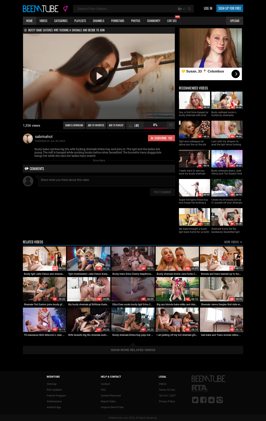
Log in (208, 8)
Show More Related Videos (133, 350)
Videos (43, 20)
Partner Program (56, 395)
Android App (54, 407)
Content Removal (111, 395)
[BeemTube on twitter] (195, 400)
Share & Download (74, 125)
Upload (234, 20)
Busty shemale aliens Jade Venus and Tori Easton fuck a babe (226, 172)
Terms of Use (167, 389)
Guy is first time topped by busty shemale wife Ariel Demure (193, 114)
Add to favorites (96, 125)
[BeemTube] (41, 8)
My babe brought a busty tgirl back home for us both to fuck (194, 230)
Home (29, 20)
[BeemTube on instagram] (219, 400)
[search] (189, 8)
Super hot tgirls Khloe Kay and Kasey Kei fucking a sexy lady (193, 201)
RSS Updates (54, 389)
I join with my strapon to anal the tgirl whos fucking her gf (226, 143)
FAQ (103, 389)
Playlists (80, 20)
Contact (105, 383)
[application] (99, 76)
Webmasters (54, 401)
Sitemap (52, 383)
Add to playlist (116, 125)
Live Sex (173, 20)
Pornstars (117, 20)
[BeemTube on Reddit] (211, 400)
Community (153, 20)
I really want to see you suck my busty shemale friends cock (192, 172)
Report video (108, 401)
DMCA (162, 383)
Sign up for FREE (229, 8)
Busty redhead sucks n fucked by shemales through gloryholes (223, 114)
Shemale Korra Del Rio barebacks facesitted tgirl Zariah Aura (225, 230)
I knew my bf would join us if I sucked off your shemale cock (226, 201)
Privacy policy (167, 401)
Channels (98, 20)
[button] (99, 76)
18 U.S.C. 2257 (167, 395)
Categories (61, 20)
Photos (135, 20)
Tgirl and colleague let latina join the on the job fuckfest (192, 143)
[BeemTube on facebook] (203, 400)
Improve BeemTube (112, 407)
